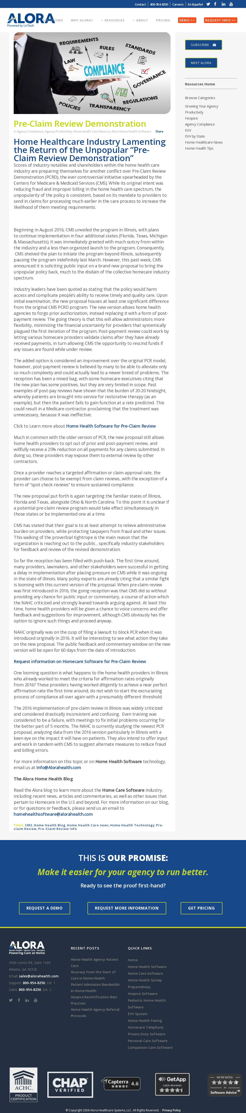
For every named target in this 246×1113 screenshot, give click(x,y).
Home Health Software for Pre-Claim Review (111, 426)
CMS (28, 825)
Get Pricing (201, 908)
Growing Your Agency (201, 106)
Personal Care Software (147, 1040)
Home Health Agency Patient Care (94, 962)
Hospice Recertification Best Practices (94, 1000)
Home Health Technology (132, 825)
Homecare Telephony (146, 1027)
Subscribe (200, 45)
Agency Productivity (58, 131)
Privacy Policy (171, 1110)
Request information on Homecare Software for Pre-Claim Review (80, 661)
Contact (140, 4)
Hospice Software (142, 993)
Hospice (191, 118)
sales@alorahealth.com (39, 976)
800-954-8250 (34, 982)
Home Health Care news (88, 825)
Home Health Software (118, 761)
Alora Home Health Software (131, 131)
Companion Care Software (150, 1047)
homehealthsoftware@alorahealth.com (53, 814)
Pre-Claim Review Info (57, 829)
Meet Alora (201, 63)
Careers (178, 4)
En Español (195, 4)
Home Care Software (123, 790)
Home (133, 960)
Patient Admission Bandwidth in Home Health (95, 987)
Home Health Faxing (145, 1020)
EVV (188, 130)
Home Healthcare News (204, 142)
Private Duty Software (146, 1034)
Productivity (194, 112)
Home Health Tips (199, 148)
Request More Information (127, 908)
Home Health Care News (90, 131)
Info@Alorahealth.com (58, 767)
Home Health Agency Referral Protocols (95, 1012)
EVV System (138, 1014)
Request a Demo (44, 908)
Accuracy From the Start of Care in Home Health (93, 975)
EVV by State (195, 136)
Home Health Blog (50, 825)
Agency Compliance (30, 131)
